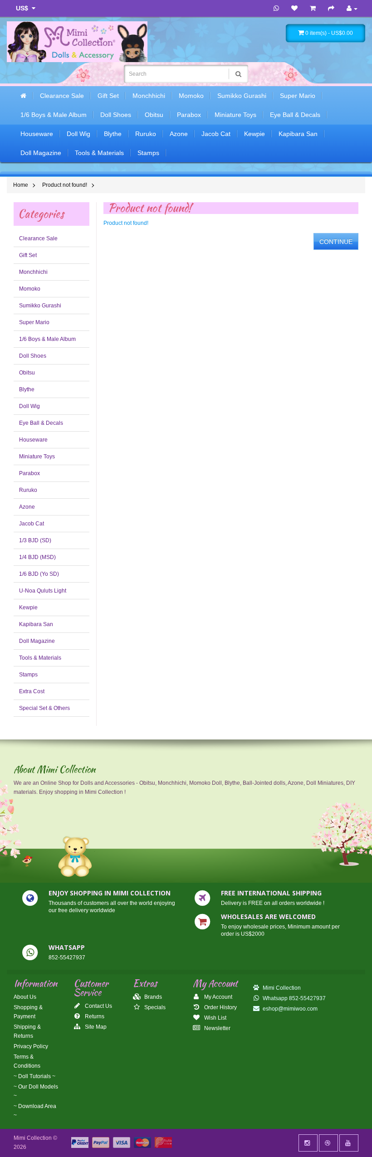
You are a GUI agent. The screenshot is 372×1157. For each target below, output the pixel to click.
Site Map (95, 1027)
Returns (93, 1016)
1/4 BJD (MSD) (37, 557)
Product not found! (64, 185)
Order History (220, 1007)
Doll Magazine (40, 152)
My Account (217, 997)
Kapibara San (298, 133)
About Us (25, 997)
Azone (179, 133)
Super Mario (297, 95)
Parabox (189, 114)
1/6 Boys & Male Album (53, 114)
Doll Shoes (115, 114)
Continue (335, 241)
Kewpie (254, 133)
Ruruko (145, 133)
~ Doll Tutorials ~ (34, 1076)
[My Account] (352, 8)
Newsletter (216, 1028)
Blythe (113, 133)
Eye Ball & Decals (295, 114)
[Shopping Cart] (313, 8)
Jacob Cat (215, 133)
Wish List (214, 1018)
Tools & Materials (99, 152)
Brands (152, 997)
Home (20, 185)
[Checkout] (331, 8)
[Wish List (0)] (294, 8)
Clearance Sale (62, 95)
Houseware (36, 133)
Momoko (191, 95)
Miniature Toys (235, 114)
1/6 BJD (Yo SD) (39, 574)
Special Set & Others (44, 708)
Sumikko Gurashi (241, 95)
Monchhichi (148, 95)
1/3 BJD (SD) (35, 540)
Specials (154, 1007)
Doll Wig (78, 133)
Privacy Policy (31, 1046)
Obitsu (154, 114)
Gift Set (108, 95)
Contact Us (97, 1006)
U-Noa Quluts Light (42, 591)
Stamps (148, 152)
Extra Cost (31, 691)
